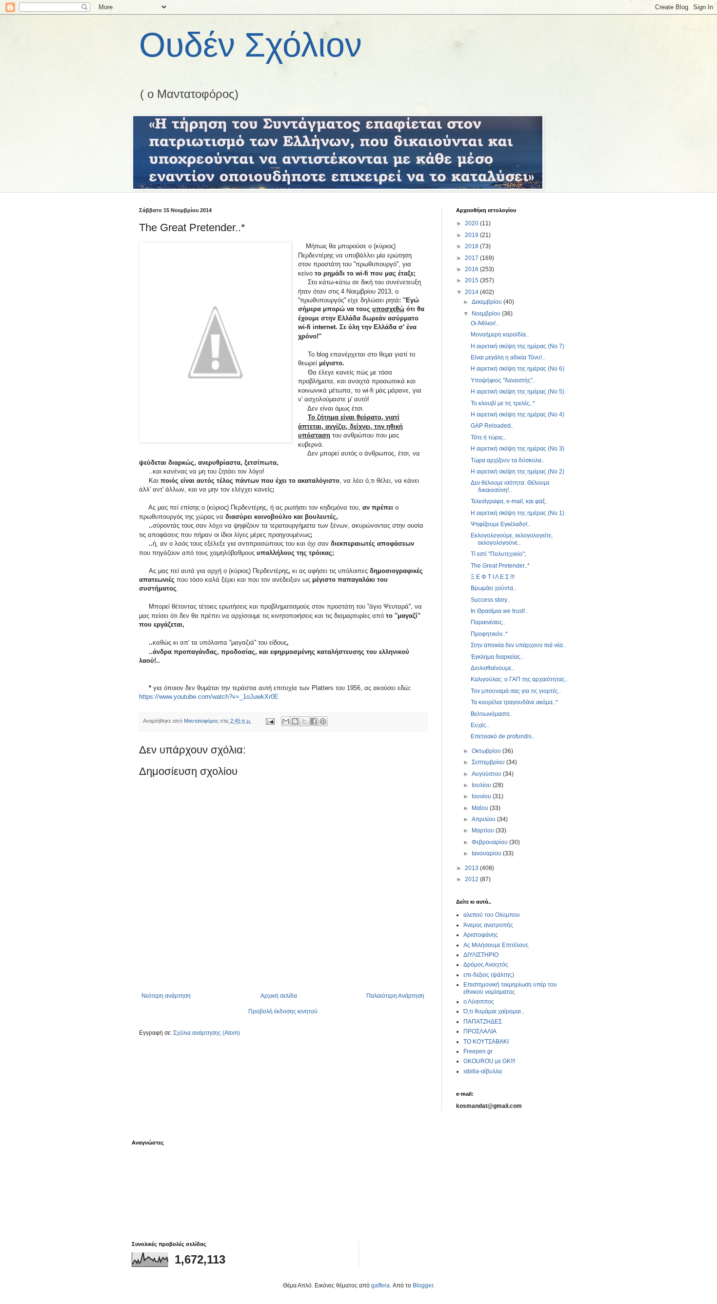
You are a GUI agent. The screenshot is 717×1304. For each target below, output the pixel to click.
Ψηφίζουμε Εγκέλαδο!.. (500, 524)
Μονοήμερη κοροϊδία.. (500, 334)
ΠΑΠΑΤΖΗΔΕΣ (482, 1021)
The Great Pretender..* (500, 565)
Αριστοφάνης (480, 934)
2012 (472, 879)
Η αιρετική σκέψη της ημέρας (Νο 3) (517, 448)
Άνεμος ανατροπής (488, 925)
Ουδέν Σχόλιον (250, 45)
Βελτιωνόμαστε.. (492, 714)
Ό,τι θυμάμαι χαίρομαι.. (493, 1011)
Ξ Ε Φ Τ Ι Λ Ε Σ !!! (493, 576)
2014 (472, 292)
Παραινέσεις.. (488, 622)
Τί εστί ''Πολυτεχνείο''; (498, 554)
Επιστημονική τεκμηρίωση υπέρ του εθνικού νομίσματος (510, 988)
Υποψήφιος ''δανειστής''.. (503, 380)
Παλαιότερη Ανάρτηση (395, 995)
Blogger (423, 1285)
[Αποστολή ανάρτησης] (269, 721)
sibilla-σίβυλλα (482, 1071)
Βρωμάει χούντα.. (493, 588)
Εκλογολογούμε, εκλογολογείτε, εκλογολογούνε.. (512, 539)
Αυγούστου (487, 774)
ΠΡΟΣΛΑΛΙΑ (480, 1031)
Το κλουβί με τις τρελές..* (503, 403)
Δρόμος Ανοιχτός (485, 964)
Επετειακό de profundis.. (503, 736)
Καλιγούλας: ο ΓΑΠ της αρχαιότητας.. (519, 679)
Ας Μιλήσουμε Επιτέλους (496, 945)
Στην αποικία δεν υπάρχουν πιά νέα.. (518, 645)
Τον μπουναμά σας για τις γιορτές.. (516, 691)
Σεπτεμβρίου (489, 762)
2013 (472, 868)
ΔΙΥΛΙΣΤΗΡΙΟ (480, 954)
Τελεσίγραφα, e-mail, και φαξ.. (509, 501)
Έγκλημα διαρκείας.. (497, 656)
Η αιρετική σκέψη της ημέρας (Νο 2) (517, 471)
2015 (472, 280)
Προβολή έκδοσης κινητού (283, 1011)
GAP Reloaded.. (492, 425)
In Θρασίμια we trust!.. (499, 611)
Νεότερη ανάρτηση (166, 995)
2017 (472, 258)
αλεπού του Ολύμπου (491, 914)
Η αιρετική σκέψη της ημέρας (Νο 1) (517, 513)
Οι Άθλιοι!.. (484, 323)
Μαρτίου (484, 830)
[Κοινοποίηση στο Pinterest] (323, 721)
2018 (472, 246)
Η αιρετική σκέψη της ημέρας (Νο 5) (517, 391)
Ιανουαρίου (487, 853)
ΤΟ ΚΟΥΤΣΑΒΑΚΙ (486, 1041)
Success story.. (490, 599)
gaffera (380, 1285)
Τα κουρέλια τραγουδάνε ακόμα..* (514, 702)
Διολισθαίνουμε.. (492, 668)
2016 (472, 269)
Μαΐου (481, 808)
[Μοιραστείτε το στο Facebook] (314, 721)
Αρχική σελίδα (278, 995)
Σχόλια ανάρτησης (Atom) (206, 1032)
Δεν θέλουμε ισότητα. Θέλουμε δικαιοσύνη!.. (510, 486)
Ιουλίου (482, 785)
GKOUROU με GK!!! (489, 1061)
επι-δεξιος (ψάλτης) (488, 974)
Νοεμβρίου (487, 313)
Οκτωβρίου (487, 751)
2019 (472, 235)
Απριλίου (484, 819)
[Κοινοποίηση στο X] (304, 721)
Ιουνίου (482, 796)
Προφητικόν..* (489, 634)
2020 (472, 223)
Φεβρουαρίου (490, 842)
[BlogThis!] (295, 721)
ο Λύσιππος (478, 1001)
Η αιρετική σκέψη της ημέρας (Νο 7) (517, 346)
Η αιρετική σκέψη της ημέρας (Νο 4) (517, 414)
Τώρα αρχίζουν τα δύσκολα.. (507, 460)
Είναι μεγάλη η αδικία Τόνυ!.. (508, 357)
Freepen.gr (478, 1051)
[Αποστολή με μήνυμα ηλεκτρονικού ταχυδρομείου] (286, 721)
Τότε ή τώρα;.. (488, 437)
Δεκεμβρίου (487, 301)
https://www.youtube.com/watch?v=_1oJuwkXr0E (209, 696)
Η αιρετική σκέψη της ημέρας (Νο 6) (517, 368)
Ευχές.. (480, 725)
